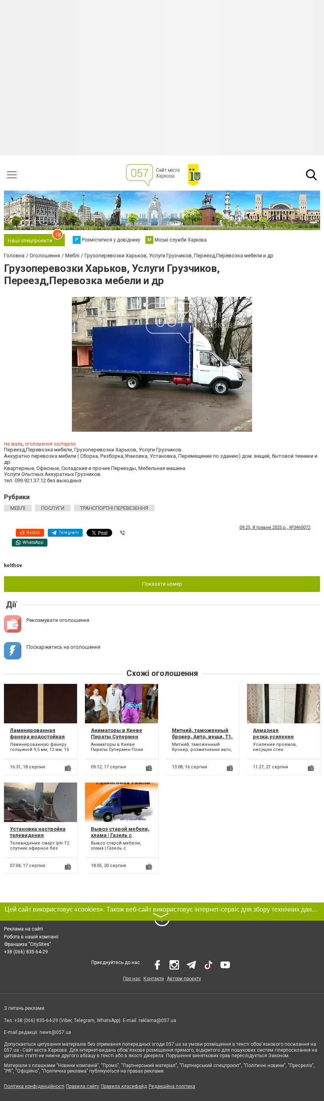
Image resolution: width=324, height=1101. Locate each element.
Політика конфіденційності (34, 1086)
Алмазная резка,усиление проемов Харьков (276, 736)
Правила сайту (82, 1086)
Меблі (17, 508)
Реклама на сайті (23, 929)
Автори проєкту (184, 978)
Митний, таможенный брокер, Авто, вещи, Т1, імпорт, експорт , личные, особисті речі (202, 739)
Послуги (52, 508)
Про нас (132, 978)
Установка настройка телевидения (38, 832)
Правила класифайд (124, 1086)
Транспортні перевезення (114, 508)
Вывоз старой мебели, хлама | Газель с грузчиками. (120, 835)
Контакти (153, 978)
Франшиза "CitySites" (27, 944)
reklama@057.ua (157, 1020)
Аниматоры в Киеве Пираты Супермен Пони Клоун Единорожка (116, 739)
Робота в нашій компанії (31, 937)
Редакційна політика (172, 1086)
